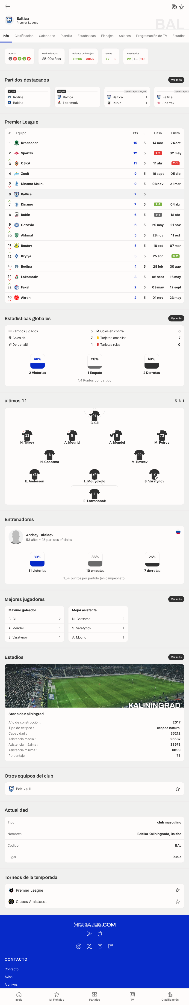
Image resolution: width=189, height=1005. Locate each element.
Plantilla (66, 36)
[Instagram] (99, 946)
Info (6, 36)
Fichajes (107, 36)
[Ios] (99, 933)
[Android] (89, 933)
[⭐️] (181, 7)
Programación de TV (151, 36)
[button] (72, 133)
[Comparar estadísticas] (174, 7)
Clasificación (24, 36)
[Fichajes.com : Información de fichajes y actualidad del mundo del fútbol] (94, 924)
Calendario (47, 36)
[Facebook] (78, 946)
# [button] (10, 133)
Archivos (11, 984)
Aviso (8, 977)
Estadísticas (87, 36)
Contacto (11, 969)
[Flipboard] (110, 946)
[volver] (7, 7)
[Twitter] (89, 946)
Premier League (27, 22)
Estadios (179, 36)
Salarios (125, 36)
